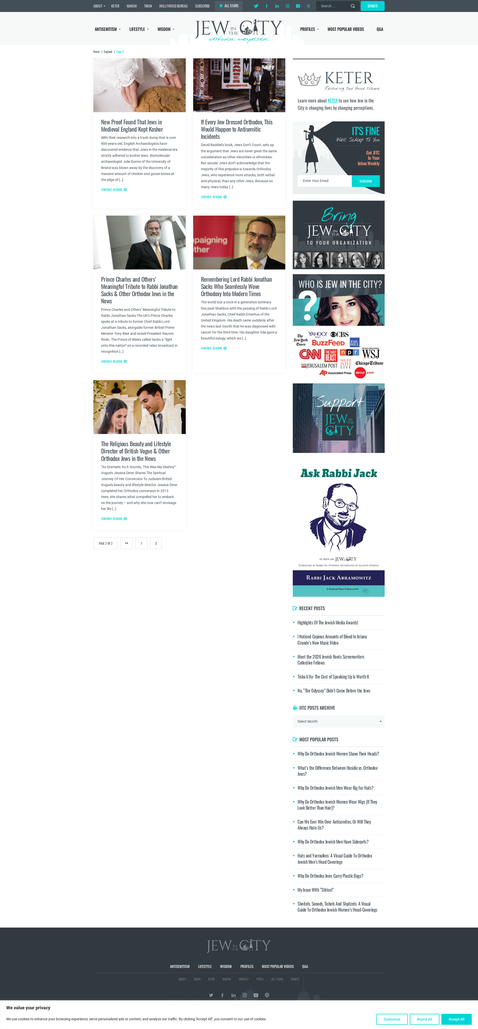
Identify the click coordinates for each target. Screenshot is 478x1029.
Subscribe (239, 556)
